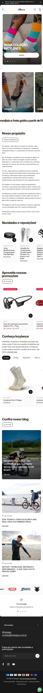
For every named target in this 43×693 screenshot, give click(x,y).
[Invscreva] (37, 677)
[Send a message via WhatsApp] (39, 689)
